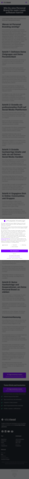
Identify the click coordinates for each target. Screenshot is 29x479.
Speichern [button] (14, 253)
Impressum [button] (20, 258)
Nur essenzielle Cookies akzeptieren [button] (14, 255)
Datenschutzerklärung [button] (15, 258)
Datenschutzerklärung (5, 238)
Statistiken (15, 245)
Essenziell (6, 245)
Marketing (24, 245)
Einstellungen (3, 239)
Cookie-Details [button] (9, 258)
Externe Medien (15, 246)
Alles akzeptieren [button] (14, 251)
